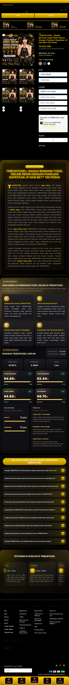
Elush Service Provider (23, 621)
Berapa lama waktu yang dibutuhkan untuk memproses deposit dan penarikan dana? (29, 502)
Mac (5, 610)
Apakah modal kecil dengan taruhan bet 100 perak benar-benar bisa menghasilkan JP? (30, 478)
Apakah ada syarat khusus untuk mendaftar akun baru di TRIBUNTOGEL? (26, 533)
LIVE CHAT (60, 682)
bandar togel (15, 209)
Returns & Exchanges (37, 619)
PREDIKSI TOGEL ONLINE (48, 91)
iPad (5, 614)
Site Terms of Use (40, 633)
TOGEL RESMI (44, 80)
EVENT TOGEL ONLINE (47, 103)
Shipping (48, 48)
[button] (3, 10)
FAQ (35, 626)
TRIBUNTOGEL (16, 185)
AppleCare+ (23, 610)
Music (6, 623)
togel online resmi (20, 229)
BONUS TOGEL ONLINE (47, 97)
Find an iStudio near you (56, 614)
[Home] (26, 10)
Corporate (22, 614)
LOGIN (18, 15)
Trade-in (22, 628)
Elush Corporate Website (55, 622)
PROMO (9, 682)
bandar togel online (25, 261)
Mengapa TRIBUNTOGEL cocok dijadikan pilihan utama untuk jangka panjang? (28, 541)
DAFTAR (51, 15)
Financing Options (25, 625)
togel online (45, 185)
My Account (38, 610)
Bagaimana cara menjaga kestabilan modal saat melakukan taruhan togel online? (28, 525)
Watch (6, 620)
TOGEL (21, 617)
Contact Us (38, 623)
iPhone (6, 617)
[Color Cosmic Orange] (40, 63)
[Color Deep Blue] (44, 63)
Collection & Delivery (38, 614)
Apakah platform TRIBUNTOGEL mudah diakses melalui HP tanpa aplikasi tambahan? (30, 510)
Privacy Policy (39, 629)
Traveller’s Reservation (23, 632)
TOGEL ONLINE (8, 626)
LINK (47, 682)
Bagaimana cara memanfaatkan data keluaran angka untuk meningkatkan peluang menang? (31, 486)
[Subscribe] (30, 670)
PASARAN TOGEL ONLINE (48, 108)
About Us (53, 610)
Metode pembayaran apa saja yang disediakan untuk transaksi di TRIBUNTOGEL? (29, 494)
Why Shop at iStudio (56, 618)
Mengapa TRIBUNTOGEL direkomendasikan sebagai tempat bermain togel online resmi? (31, 470)
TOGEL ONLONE (46, 74)
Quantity (41, 136)
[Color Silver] (48, 63)
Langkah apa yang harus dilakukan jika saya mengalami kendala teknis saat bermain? (30, 517)
